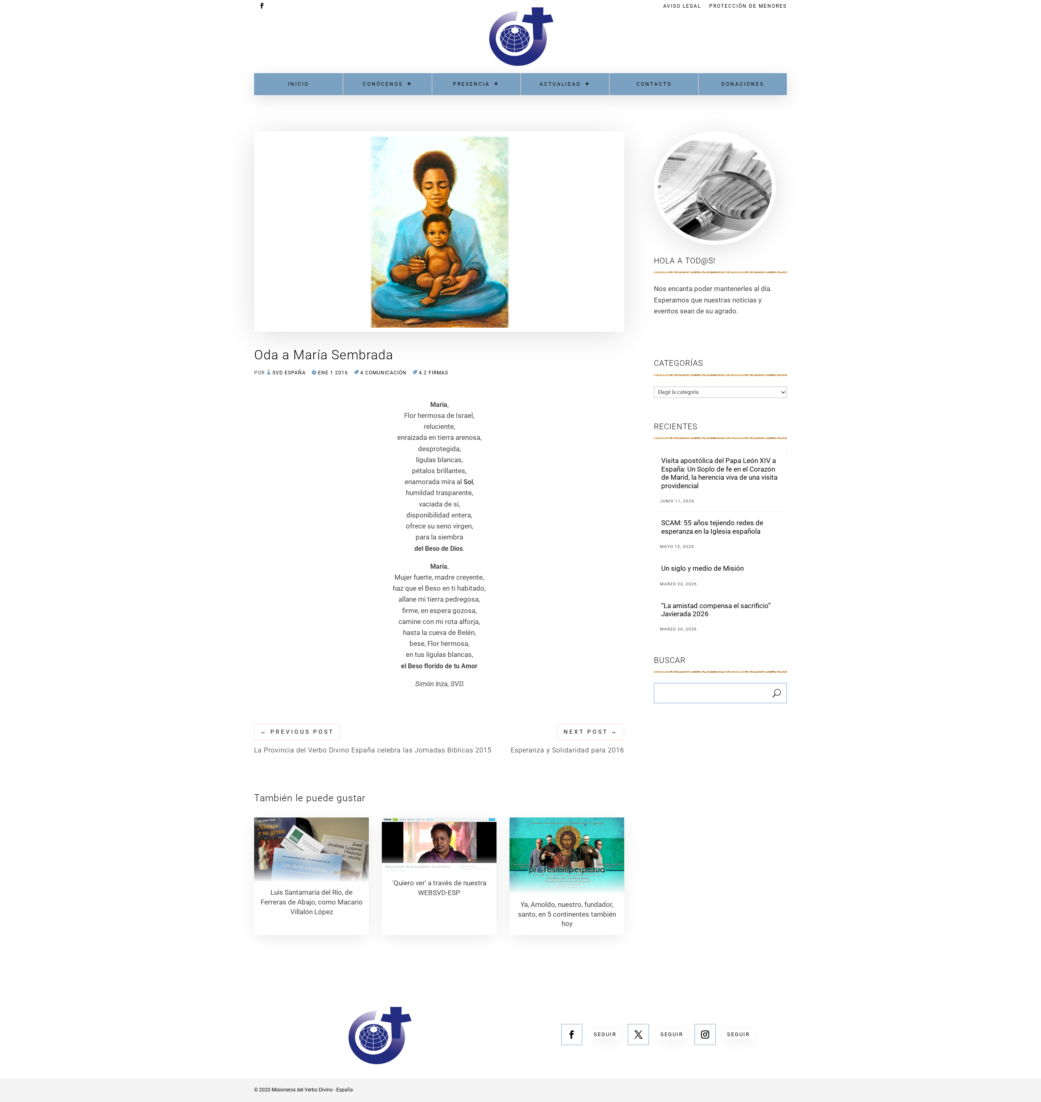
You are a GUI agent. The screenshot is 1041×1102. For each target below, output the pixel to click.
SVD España (289, 373)
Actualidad (560, 84)
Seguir (605, 1034)
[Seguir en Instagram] (705, 1034)
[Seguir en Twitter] (638, 1034)
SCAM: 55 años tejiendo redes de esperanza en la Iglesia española (712, 527)
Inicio (298, 84)
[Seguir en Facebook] (571, 1034)
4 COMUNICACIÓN (383, 373)
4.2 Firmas (433, 373)
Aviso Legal (682, 6)
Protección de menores (748, 6)
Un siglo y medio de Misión (702, 568)
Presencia (471, 84)
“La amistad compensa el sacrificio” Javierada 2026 (716, 610)
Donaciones (742, 84)
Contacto (654, 84)
